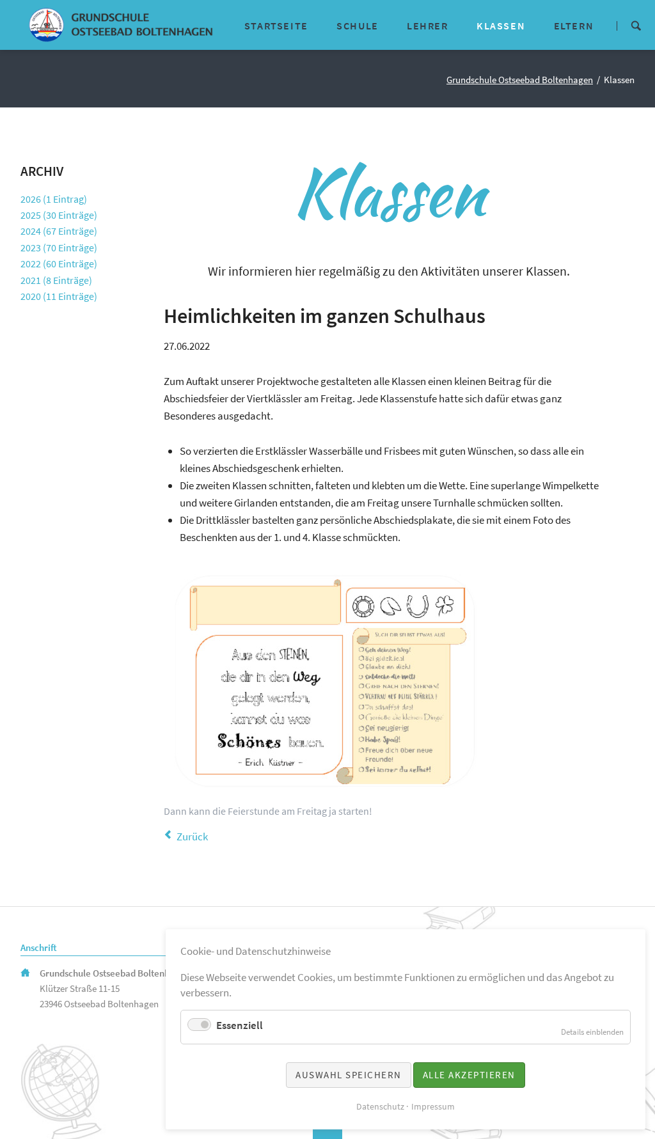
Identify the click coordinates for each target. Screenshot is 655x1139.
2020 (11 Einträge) (58, 296)
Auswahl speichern (349, 1075)
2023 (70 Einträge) (58, 247)
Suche (636, 24)
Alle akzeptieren (469, 1075)
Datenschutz (380, 1106)
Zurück (192, 836)
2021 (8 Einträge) (56, 280)
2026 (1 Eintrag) (53, 198)
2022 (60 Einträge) (58, 263)
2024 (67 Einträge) (58, 230)
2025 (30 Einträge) (58, 214)
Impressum (433, 1106)
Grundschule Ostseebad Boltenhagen (519, 80)
